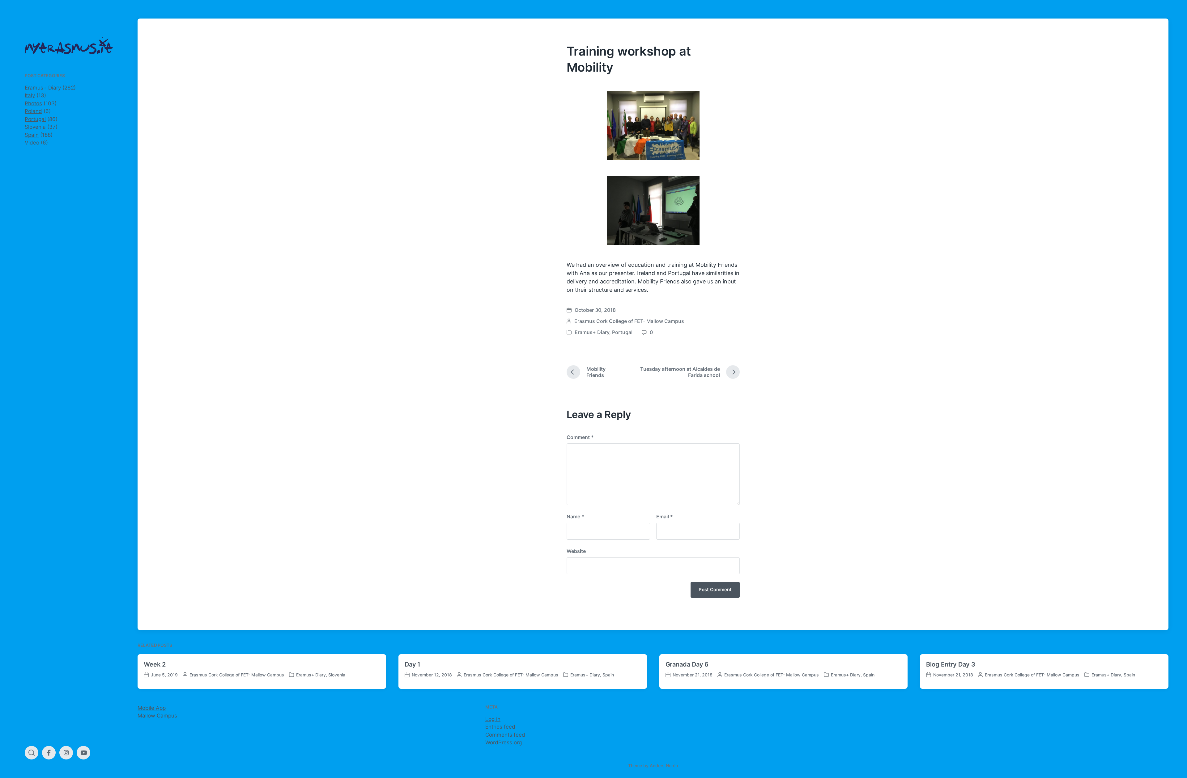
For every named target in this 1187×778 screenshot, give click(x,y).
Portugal (35, 119)
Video (32, 143)
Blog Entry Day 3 (950, 664)
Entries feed (500, 727)
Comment (580, 437)
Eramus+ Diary (43, 88)
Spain (32, 135)
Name (575, 516)
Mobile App (152, 708)
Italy (30, 95)
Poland (33, 111)
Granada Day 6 (687, 664)
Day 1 (413, 664)
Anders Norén (664, 765)
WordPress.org (503, 742)
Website (576, 551)
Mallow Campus (157, 716)
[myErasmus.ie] (69, 45)
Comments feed (505, 735)
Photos (33, 103)
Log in (492, 719)
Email (664, 516)
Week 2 (154, 664)
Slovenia (35, 127)
